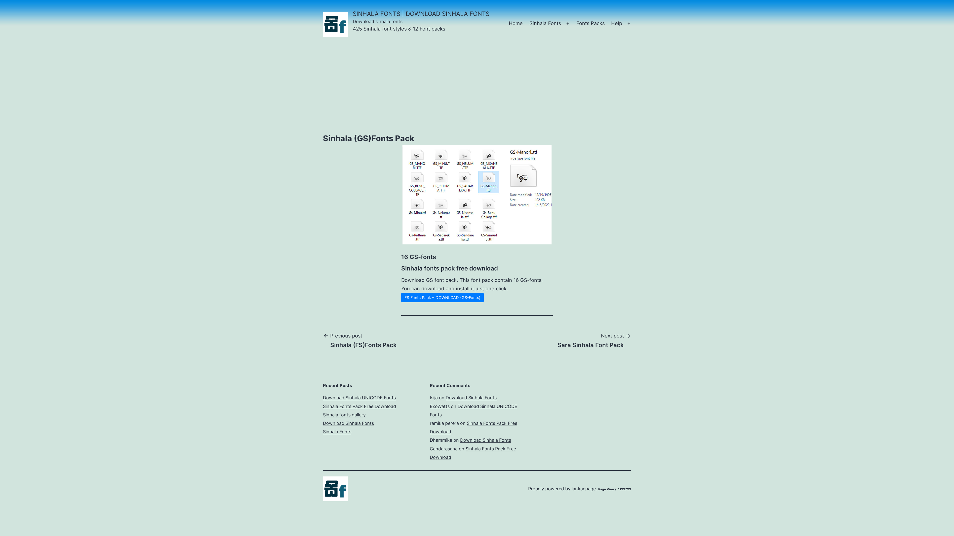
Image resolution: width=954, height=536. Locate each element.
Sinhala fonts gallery (344, 414)
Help (616, 23)
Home (516, 23)
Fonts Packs (590, 23)
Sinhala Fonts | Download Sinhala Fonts (421, 13)
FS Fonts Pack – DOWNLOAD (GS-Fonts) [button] (442, 297)
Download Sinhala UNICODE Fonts (359, 397)
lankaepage (584, 488)
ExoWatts (440, 406)
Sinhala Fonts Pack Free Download (359, 406)
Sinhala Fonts (545, 23)
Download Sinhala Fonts (348, 423)
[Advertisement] (477, 88)
